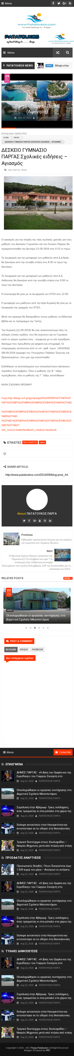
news (49, 66)
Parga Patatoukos (39, 1048)
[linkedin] (50, 521)
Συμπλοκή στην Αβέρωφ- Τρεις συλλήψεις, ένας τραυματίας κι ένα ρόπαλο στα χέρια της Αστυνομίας (44, 811)
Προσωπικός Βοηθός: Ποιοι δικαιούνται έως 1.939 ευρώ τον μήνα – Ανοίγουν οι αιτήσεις (44, 867)
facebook (37, 649)
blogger (11, 649)
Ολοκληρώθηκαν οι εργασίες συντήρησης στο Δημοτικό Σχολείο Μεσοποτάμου (44, 791)
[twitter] (24, 521)
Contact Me (65, 752)
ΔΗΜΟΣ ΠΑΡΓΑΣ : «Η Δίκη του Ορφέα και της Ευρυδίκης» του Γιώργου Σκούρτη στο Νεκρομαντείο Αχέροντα (44, 776)
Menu (8, 3)
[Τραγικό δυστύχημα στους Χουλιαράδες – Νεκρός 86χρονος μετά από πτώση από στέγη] (7, 845)
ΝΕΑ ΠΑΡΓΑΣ (14, 170)
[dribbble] (45, 521)
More (67, 578)
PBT (48, 1050)
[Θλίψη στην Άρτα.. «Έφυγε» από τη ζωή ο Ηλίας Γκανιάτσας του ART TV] (40, 65)
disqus (24, 649)
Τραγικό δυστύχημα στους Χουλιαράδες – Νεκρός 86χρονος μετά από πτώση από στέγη (44, 843)
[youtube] (40, 521)
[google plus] (34, 521)
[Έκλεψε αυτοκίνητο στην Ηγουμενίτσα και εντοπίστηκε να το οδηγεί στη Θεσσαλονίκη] (7, 828)
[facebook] (29, 521)
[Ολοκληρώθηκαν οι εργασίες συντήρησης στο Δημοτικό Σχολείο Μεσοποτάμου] (37, 606)
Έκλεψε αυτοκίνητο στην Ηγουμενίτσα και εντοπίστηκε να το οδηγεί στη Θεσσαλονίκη (43, 826)
